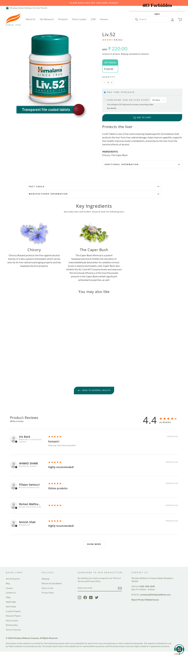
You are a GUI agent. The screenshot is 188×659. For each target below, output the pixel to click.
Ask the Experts (13, 579)
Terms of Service (13, 630)
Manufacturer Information (48, 194)
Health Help (11, 602)
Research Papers (13, 616)
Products (63, 19)
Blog (8, 583)
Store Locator (79, 19)
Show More (94, 544)
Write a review (17, 421)
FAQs (8, 597)
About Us (30, 19)
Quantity (109, 77)
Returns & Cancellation (52, 583)
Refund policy (12, 625)
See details (111, 108)
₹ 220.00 (11, 352)
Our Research (47, 19)
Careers (104, 19)
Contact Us (11, 593)
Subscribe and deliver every (129, 100)
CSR (93, 19)
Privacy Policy (48, 593)
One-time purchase (121, 92)
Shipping (124, 54)
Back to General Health (96, 390)
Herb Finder (11, 607)
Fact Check (37, 186)
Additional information (122, 164)
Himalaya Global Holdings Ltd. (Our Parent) (28, 8)
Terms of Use (47, 588)
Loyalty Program (13, 611)
